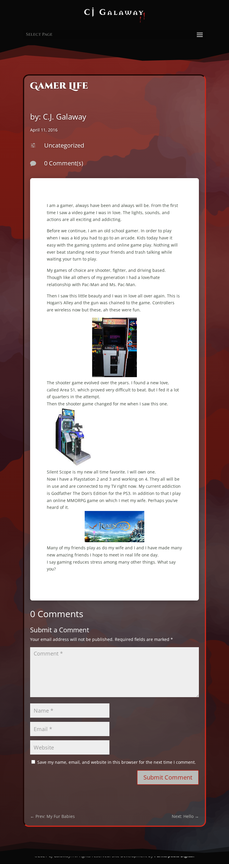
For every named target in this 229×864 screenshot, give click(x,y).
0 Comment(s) (63, 163)
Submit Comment (167, 777)
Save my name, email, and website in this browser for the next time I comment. (116, 762)
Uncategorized (64, 145)
